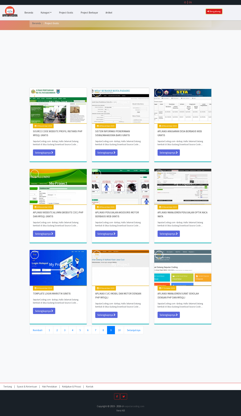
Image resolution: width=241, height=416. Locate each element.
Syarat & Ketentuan (27, 386)
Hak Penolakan (50, 386)
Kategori (45, 12)
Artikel (109, 12)
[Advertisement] (120, 60)
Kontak (89, 386)
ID (185, 2)
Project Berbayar (89, 12)
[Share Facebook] (117, 396)
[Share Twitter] (123, 396)
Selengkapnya (43, 152)
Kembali (37, 330)
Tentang (7, 386)
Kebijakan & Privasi (71, 386)
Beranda (28, 12)
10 (119, 330)
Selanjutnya (133, 330)
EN (190, 2)
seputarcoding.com (134, 406)
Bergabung (215, 11)
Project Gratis (66, 12)
